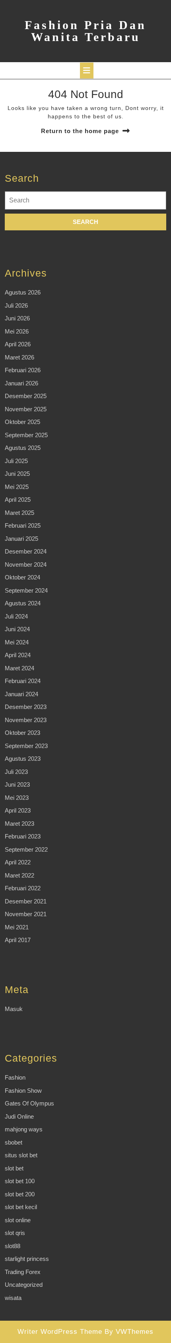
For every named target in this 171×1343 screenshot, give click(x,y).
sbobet (13, 1142)
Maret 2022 (19, 875)
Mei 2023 (17, 797)
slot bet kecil (21, 1207)
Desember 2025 (26, 396)
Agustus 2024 (23, 603)
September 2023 (26, 745)
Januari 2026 (21, 383)
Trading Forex (23, 1271)
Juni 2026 (17, 318)
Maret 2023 (19, 823)
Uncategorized (24, 1284)
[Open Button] (87, 70)
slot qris (15, 1232)
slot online (18, 1220)
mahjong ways (24, 1129)
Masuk (14, 1008)
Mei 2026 (17, 331)
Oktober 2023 (22, 732)
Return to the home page (80, 131)
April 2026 (18, 344)
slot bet (14, 1168)
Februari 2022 (23, 888)
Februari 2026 (23, 370)
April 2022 (18, 862)
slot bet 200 (20, 1194)
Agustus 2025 (23, 447)
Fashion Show (23, 1090)
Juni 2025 (17, 473)
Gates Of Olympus (29, 1103)
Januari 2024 (21, 694)
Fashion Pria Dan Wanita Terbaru (85, 30)
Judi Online (19, 1116)
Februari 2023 (23, 836)
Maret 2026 (19, 357)
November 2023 (26, 720)
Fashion (15, 1077)
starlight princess (27, 1258)
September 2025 (26, 435)
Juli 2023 (16, 771)
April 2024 (18, 655)
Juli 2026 (16, 305)
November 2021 (26, 914)
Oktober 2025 (22, 421)
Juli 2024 (16, 616)
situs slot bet (21, 1155)
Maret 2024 (19, 668)
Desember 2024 (26, 551)
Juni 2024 (17, 629)
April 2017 (18, 940)
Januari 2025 (21, 538)
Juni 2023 (17, 784)
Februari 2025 (23, 525)
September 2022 (26, 849)
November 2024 (26, 564)
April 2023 (18, 810)
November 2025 (26, 409)
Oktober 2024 (22, 577)
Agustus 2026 (23, 292)
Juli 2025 (16, 460)
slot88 (12, 1246)
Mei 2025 (17, 486)
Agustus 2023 (23, 758)
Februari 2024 (23, 680)
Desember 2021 (26, 901)
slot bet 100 (20, 1181)
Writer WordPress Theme (59, 1331)
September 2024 (26, 590)
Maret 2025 (19, 512)
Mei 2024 (17, 642)
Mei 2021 (17, 927)
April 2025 (18, 499)
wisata (13, 1297)
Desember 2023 (26, 706)
